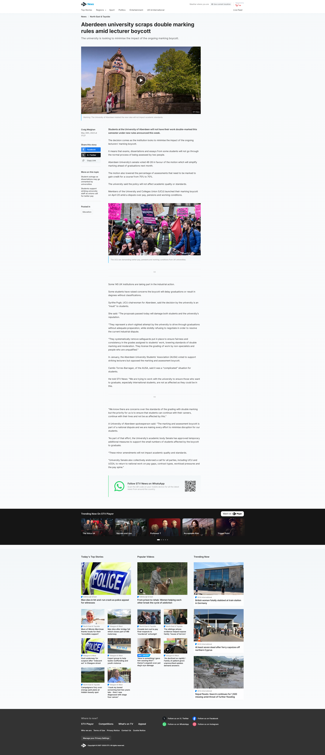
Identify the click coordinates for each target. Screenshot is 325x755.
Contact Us (126, 730)
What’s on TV (125, 724)
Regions (100, 10)
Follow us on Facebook (208, 718)
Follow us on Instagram (208, 724)
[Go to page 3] (163, 539)
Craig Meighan (88, 129)
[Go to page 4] (165, 539)
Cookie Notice (139, 730)
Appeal (142, 724)
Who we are (86, 730)
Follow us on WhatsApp (178, 724)
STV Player (87, 724)
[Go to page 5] (167, 539)
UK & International (155, 10)
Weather (193, 4)
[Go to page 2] (161, 539)
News (84, 16)
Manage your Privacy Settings (96, 738)
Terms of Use (99, 730)
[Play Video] (141, 80)
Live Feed (237, 10)
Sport (112, 10)
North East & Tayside (100, 16)
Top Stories (86, 10)
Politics (122, 10)
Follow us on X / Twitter (178, 718)
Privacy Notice (113, 730)
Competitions (106, 724)
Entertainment (136, 10)
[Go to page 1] (158, 539)
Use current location (222, 4)
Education (87, 212)
